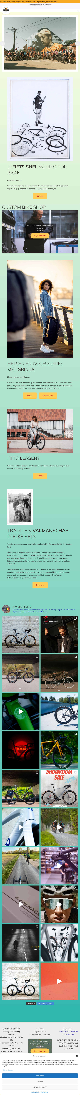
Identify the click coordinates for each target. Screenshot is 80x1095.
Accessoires (48, 395)
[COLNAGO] (20, 942)
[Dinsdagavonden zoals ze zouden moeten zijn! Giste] (20, 865)
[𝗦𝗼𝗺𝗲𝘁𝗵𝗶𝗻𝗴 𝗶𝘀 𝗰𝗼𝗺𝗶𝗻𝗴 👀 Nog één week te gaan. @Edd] (20, 750)
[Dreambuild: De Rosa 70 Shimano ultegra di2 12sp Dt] (59, 750)
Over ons (40, 585)
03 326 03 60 (68, 1034)
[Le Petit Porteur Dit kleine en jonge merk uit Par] (20, 711)
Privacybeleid (44, 1092)
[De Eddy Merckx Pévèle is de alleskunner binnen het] (20, 634)
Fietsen (30, 395)
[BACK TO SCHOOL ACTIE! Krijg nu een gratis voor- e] (59, 634)
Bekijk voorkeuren (40, 1087)
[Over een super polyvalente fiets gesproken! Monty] (20, 788)
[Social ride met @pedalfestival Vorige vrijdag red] (59, 827)
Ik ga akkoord (40, 235)
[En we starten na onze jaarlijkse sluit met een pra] (59, 673)
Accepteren (40, 1076)
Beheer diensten (8, 1070)
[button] (77, 1056)
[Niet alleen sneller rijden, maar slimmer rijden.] (59, 711)
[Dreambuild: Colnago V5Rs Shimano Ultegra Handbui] (20, 827)
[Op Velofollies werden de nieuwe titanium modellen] (20, 673)
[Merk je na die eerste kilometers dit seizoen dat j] (59, 788)
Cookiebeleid (35, 1092)
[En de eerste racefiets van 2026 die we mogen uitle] (20, 981)
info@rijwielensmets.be (68, 1031)
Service (40, 196)
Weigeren (40, 1081)
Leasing (40, 476)
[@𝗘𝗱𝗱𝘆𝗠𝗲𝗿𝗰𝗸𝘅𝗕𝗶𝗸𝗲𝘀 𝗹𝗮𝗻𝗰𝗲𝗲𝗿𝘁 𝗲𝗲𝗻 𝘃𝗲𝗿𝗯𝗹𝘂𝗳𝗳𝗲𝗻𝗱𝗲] (59, 942)
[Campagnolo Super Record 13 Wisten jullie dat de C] (59, 904)
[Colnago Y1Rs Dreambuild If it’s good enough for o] (59, 865)
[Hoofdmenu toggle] (78, 10)
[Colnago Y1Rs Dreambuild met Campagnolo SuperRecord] (20, 904)
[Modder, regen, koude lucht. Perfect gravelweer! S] (59, 981)
